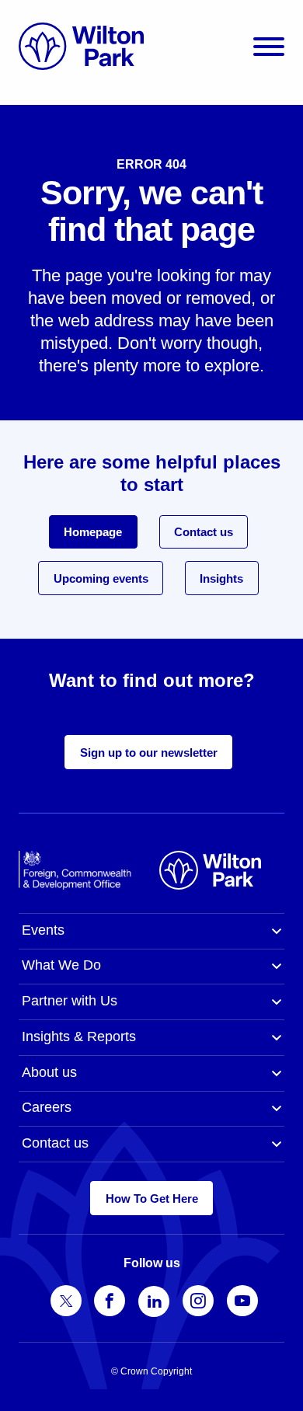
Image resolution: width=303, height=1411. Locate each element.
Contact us (203, 531)
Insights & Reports (79, 1036)
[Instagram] (198, 1300)
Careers (46, 1107)
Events (43, 930)
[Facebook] (109, 1300)
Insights (221, 578)
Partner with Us (69, 1001)
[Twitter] (66, 1300)
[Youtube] (242, 1300)
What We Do (61, 965)
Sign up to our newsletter (149, 752)
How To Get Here (152, 1198)
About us (49, 1072)
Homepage (93, 531)
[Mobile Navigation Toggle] (268, 46)
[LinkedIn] (153, 1301)
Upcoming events (101, 578)
